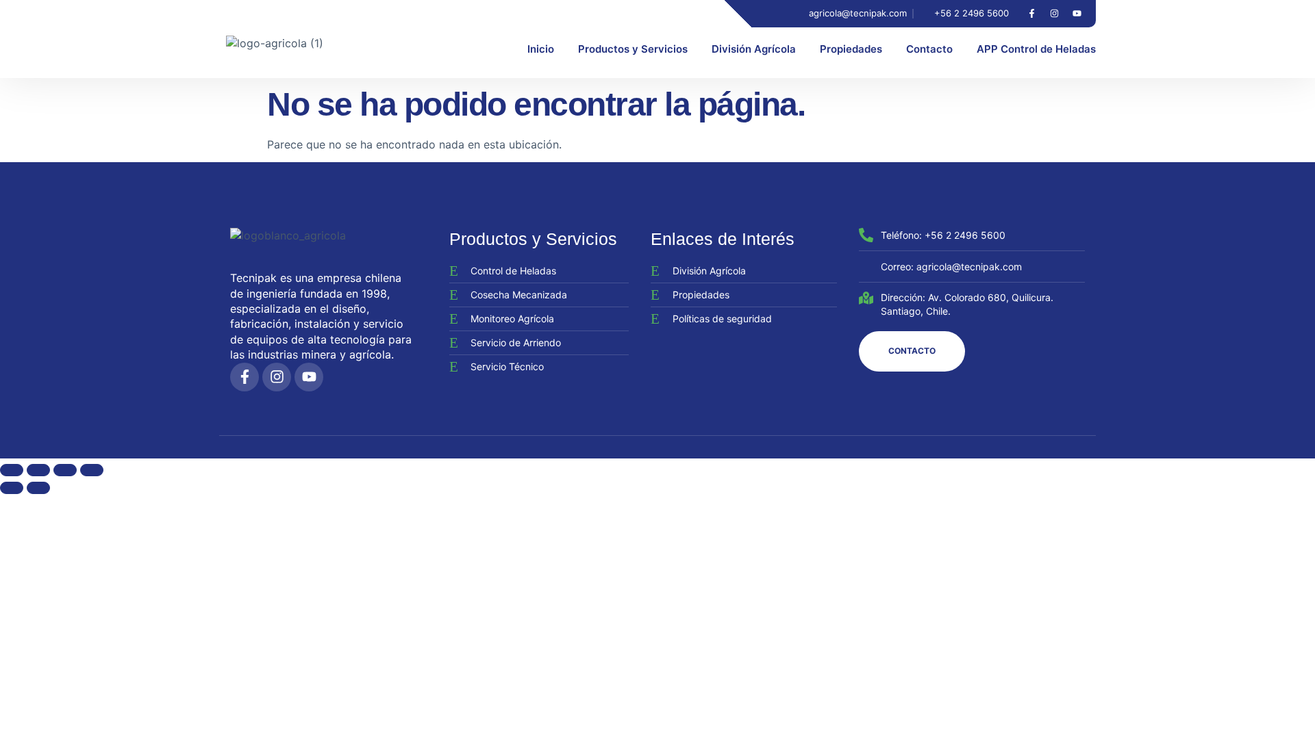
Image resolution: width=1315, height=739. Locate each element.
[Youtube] (1077, 14)
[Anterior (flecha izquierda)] (11, 488)
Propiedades (851, 48)
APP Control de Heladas (1036, 48)
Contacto (929, 48)
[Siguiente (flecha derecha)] (38, 488)
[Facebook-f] (1031, 14)
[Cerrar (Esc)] (91, 470)
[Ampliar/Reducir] (11, 470)
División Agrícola (754, 48)
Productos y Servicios (633, 48)
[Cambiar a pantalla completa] (38, 470)
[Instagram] (1054, 14)
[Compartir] (65, 470)
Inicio (540, 48)
